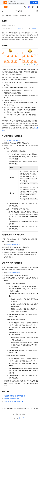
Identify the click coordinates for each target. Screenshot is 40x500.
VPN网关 (8, 15)
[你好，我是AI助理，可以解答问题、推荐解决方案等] (29, 7)
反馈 (23, 417)
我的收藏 (33, 28)
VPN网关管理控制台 (13, 140)
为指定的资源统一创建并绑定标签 (14, 396)
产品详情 (19, 28)
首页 (3, 16)
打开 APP (34, 2)
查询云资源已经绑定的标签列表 (14, 401)
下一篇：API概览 (33, 409)
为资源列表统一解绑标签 (11, 398)
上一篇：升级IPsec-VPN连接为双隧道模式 (14, 409)
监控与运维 (23, 15)
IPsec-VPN (15, 15)
